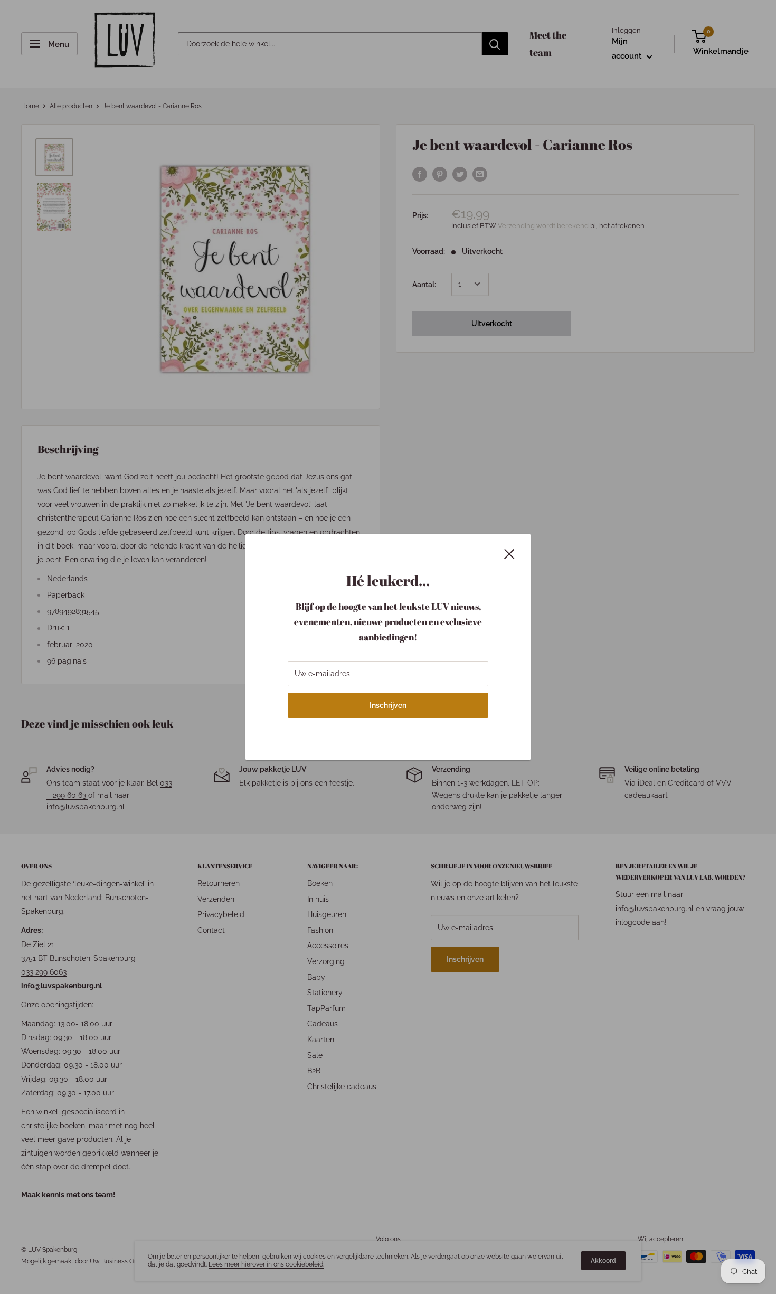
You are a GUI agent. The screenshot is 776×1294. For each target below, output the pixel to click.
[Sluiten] (509, 553)
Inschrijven (388, 705)
